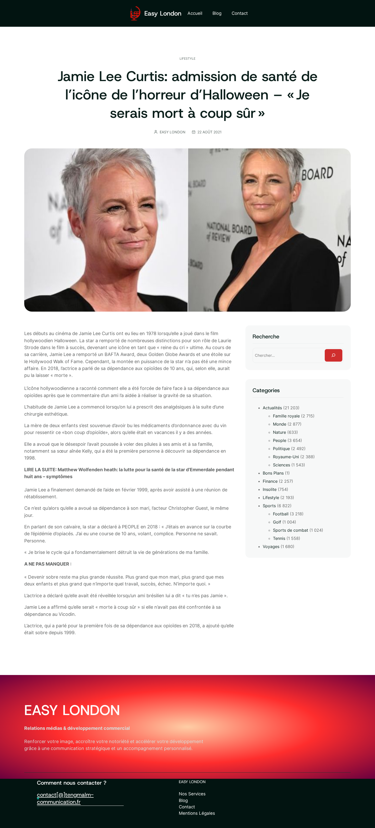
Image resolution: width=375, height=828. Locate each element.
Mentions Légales (197, 813)
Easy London (162, 13)
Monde (279, 424)
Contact (187, 806)
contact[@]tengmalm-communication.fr (65, 798)
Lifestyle (187, 58)
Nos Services (192, 793)
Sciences (281, 464)
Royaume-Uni (286, 456)
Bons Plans (273, 473)
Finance (270, 481)
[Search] (333, 355)
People (279, 440)
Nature (279, 432)
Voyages (271, 546)
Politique (281, 448)
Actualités (272, 407)
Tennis (279, 538)
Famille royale (286, 415)
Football (281, 513)
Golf (277, 522)
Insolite (270, 489)
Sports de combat (290, 530)
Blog (183, 800)
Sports (269, 505)
